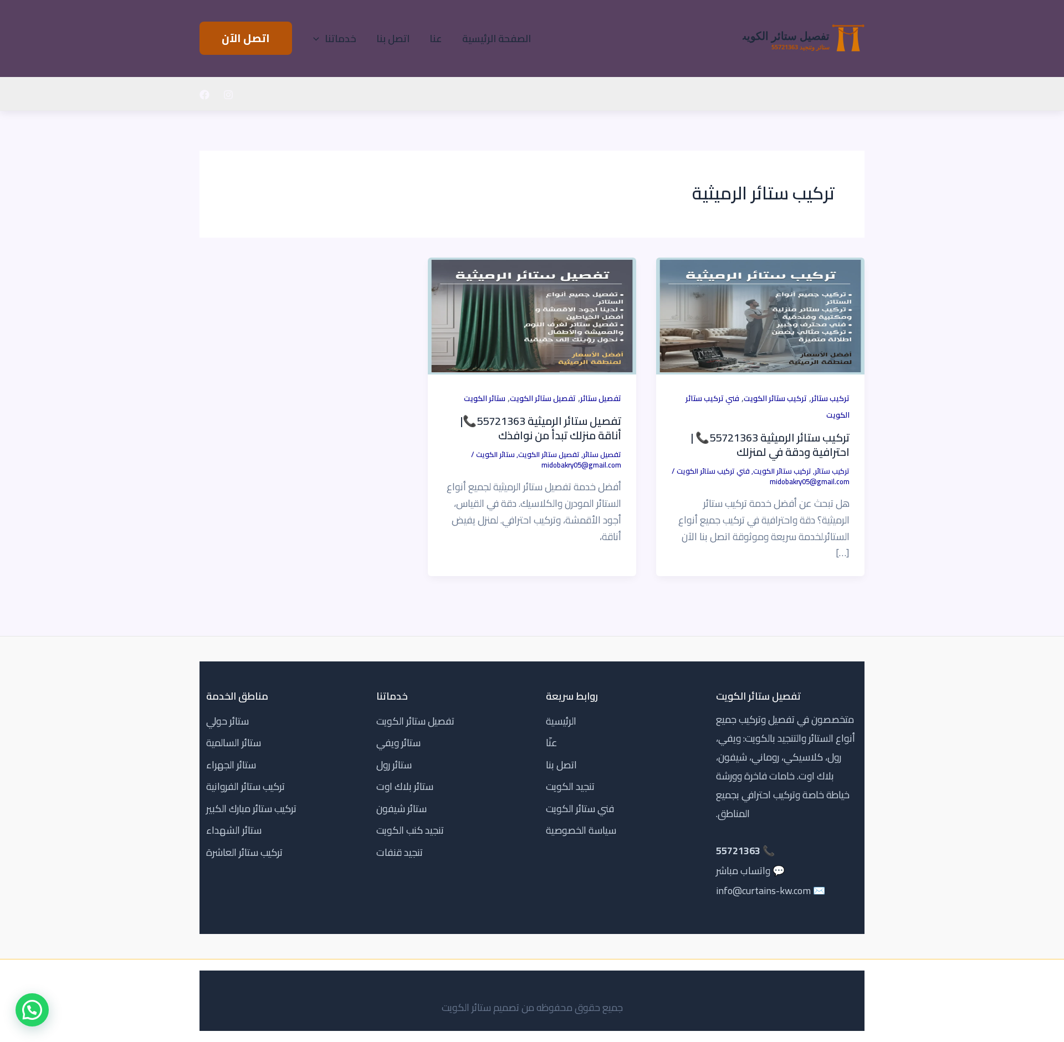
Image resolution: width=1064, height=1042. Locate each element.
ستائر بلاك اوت (404, 786)
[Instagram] (228, 95)
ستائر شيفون (401, 808)
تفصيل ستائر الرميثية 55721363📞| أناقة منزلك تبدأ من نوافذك (541, 427)
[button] (319, 39)
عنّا (551, 742)
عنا (435, 39)
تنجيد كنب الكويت (410, 830)
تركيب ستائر (830, 398)
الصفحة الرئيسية (496, 39)
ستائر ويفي (398, 742)
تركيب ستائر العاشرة (244, 852)
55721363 (738, 850)
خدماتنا (340, 39)
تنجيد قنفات (399, 852)
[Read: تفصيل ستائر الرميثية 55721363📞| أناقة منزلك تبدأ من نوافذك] (532, 315)
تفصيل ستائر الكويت (543, 398)
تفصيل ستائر (600, 398)
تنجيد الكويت (570, 786)
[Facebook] (204, 95)
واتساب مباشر (743, 870)
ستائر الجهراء (231, 765)
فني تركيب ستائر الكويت (713, 471)
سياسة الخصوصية (581, 830)
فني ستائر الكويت (580, 808)
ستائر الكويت (484, 398)
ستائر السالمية (233, 742)
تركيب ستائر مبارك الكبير (251, 808)
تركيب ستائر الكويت (775, 398)
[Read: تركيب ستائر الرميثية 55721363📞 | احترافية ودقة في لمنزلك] (760, 315)
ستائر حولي (227, 721)
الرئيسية (561, 721)
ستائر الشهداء (234, 830)
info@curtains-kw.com (763, 890)
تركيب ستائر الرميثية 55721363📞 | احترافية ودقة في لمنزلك (770, 444)
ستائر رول (394, 765)
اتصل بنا (393, 39)
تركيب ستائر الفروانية (245, 786)
